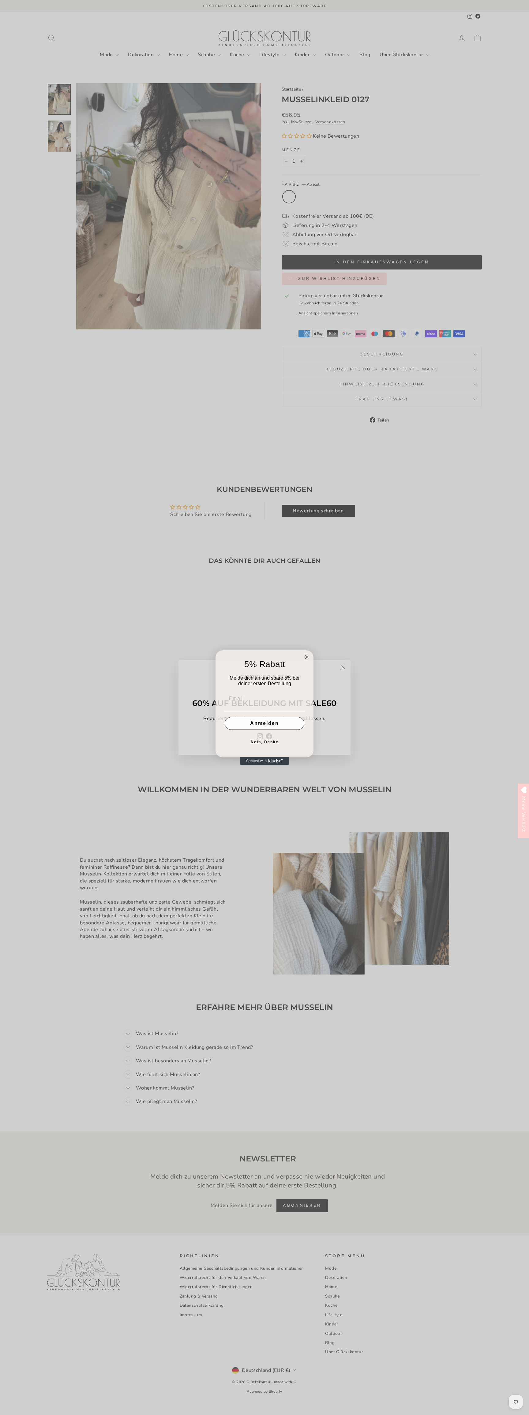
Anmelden (264, 723)
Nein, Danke (265, 742)
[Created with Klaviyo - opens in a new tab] (264, 761)
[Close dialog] (306, 657)
